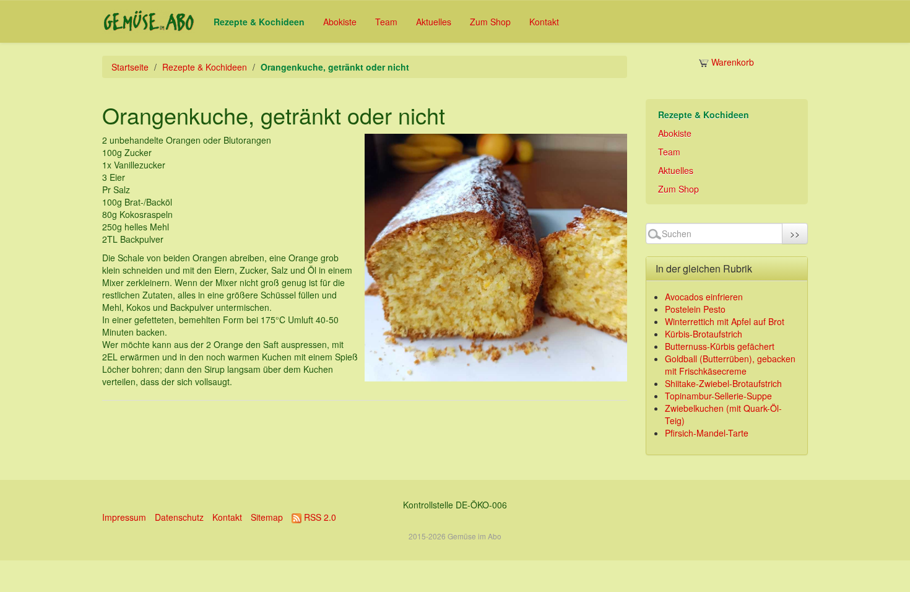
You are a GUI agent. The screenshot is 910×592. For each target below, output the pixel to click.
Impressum (124, 517)
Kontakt (544, 21)
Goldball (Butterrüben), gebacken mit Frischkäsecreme (730, 364)
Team (386, 21)
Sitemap (267, 517)
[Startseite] (148, 21)
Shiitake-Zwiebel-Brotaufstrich (723, 383)
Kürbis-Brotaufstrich (703, 334)
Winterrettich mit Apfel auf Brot (724, 321)
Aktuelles (433, 21)
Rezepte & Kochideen (259, 21)
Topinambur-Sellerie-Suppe (718, 396)
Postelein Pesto (695, 309)
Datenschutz (179, 517)
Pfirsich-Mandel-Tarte (706, 433)
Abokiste (340, 21)
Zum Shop (490, 21)
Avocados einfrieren (704, 296)
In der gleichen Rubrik (704, 268)
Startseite (130, 67)
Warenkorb (731, 62)
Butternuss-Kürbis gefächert (719, 346)
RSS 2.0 (318, 517)
